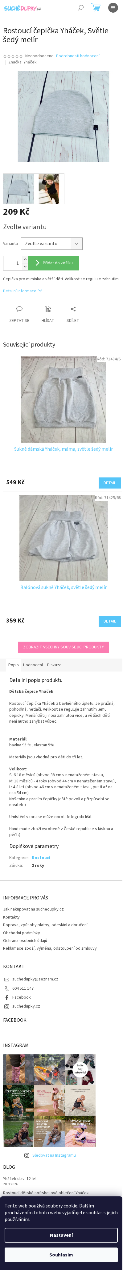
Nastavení (61, 1235)
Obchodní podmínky (21, 933)
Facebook (21, 997)
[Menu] (113, 8)
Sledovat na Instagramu (54, 1155)
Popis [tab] (13, 665)
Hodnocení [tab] (33, 665)
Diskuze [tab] (54, 665)
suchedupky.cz (26, 1006)
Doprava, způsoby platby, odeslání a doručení (45, 925)
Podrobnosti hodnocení (78, 56)
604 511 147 (23, 988)
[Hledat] (81, 8)
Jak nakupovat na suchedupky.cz (33, 909)
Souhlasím (61, 1255)
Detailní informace (19, 291)
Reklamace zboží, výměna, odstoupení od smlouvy (50, 948)
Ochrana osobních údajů (25, 941)
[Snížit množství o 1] (25, 266)
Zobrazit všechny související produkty (63, 647)
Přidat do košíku (58, 263)
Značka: (22, 62)
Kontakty (11, 917)
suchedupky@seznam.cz (35, 979)
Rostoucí (41, 858)
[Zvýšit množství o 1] (25, 259)
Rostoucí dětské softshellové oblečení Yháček (46, 1193)
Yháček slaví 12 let (20, 1179)
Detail (110, 483)
